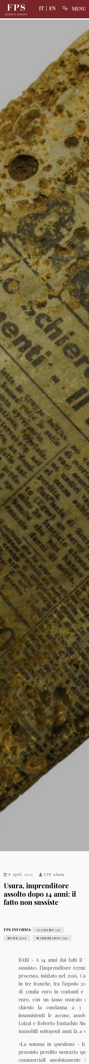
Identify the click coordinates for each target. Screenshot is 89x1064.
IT (41, 8)
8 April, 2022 (20, 875)
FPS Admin (53, 875)
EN (52, 8)
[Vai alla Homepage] (16, 10)
